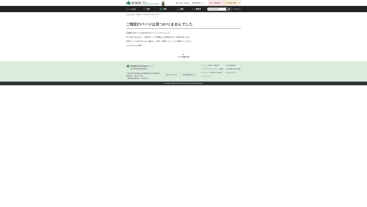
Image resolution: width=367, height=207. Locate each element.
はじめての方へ (232, 72)
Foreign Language (183, 3)
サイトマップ (207, 76)
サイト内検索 (208, 9)
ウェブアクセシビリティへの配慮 (213, 69)
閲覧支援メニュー (200, 3)
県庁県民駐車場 (188, 75)
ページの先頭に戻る (183, 57)
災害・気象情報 (214, 3)
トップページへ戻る (134, 45)
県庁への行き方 (171, 75)
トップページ (130, 14)
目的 (148, 9)
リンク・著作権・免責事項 (211, 65)
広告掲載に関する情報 (234, 69)
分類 (164, 9)
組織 (181, 9)
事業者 (198, 9)
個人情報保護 (231, 65)
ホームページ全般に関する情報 (212, 72)
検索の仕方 (238, 9)
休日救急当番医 (231, 3)
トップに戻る (132, 9)
